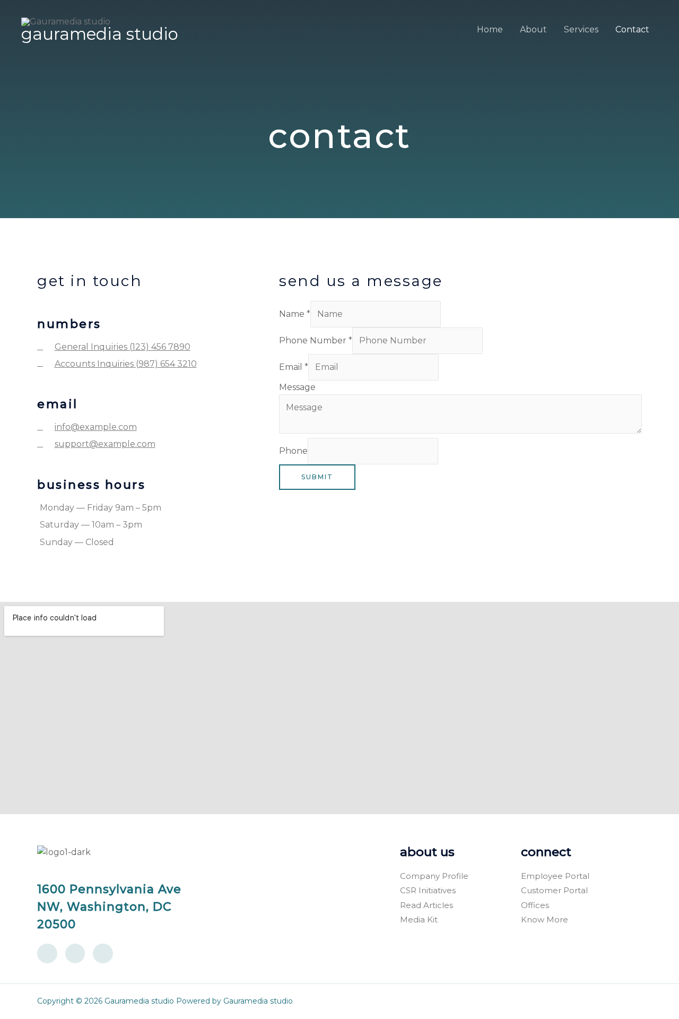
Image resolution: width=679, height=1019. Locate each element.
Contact (632, 29)
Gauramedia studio (99, 34)
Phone (293, 451)
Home (490, 29)
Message (297, 387)
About (533, 29)
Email (293, 367)
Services (581, 29)
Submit (317, 477)
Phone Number (315, 340)
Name (294, 314)
